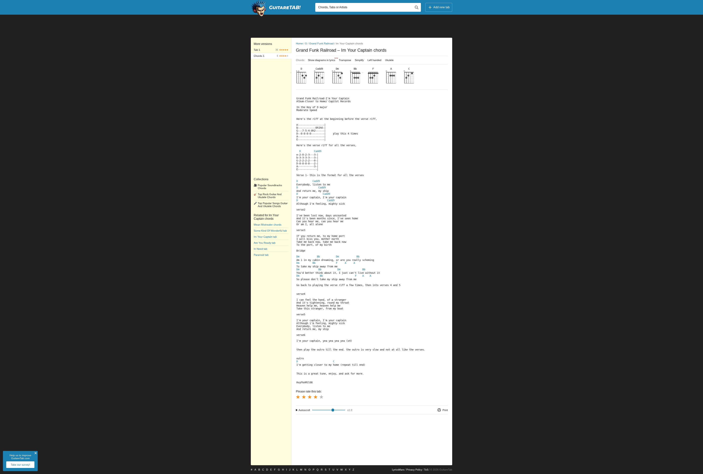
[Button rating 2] (304, 397)
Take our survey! (20, 464)
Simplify (359, 60)
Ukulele (389, 60)
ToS (426, 469)
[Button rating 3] (310, 397)
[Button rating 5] (321, 397)
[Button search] (416, 7)
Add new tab (441, 7)
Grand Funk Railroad (321, 43)
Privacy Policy (414, 469)
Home (299, 43)
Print (445, 410)
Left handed (374, 60)
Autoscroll (304, 410)
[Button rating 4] (315, 397)
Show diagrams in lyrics (322, 59)
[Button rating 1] (298, 397)
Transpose (345, 60)
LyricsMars (398, 469)
